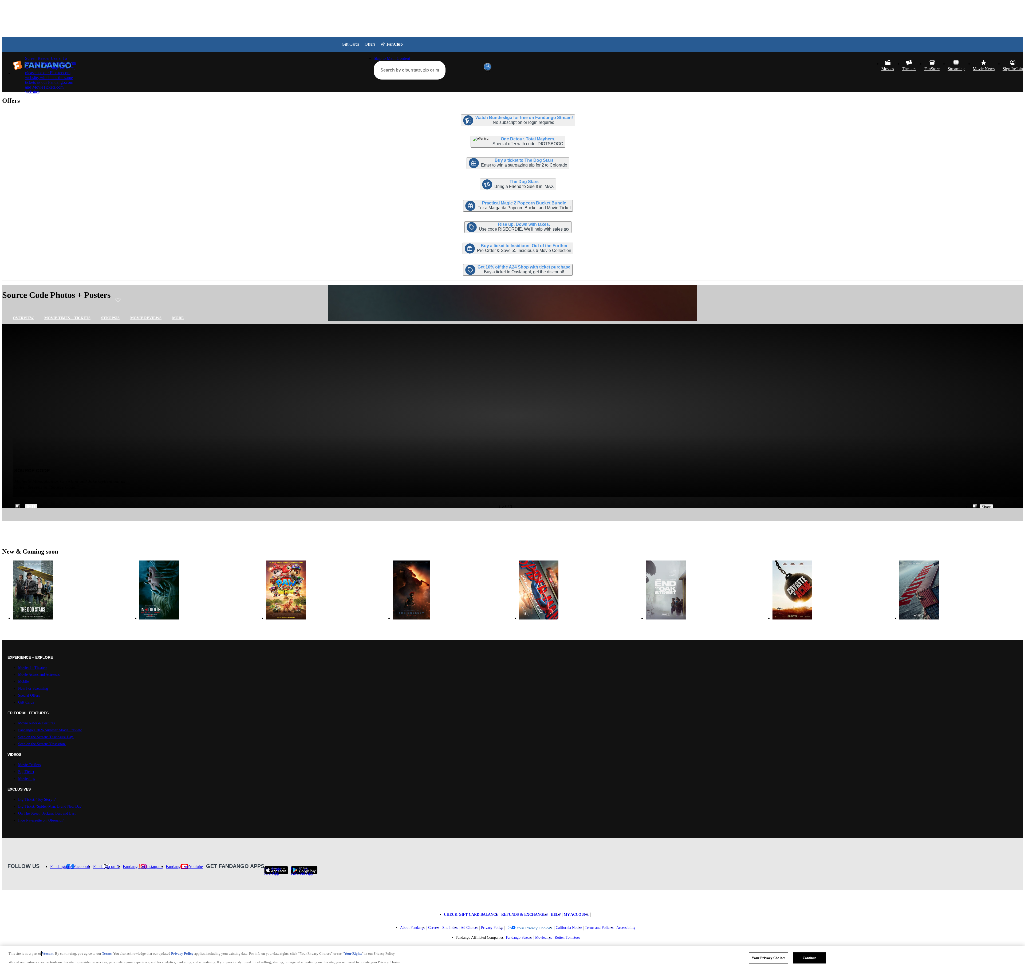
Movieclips (26, 779)
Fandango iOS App (272, 870)
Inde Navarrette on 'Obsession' (41, 820)
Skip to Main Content (392, 58)
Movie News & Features (36, 723)
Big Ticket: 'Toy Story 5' (37, 800)
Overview (23, 318)
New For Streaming (33, 688)
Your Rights (353, 954)
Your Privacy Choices (534, 928)
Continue (810, 958)
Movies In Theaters (32, 668)
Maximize (976, 506)
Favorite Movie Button (118, 300)
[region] (512, 958)
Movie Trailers (29, 765)
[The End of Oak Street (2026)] (708, 590)
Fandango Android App (302, 870)
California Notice (569, 928)
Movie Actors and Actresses (39, 675)
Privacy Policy (492, 928)
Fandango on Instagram (143, 866)
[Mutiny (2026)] (961, 590)
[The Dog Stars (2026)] (75, 590)
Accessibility (626, 928)
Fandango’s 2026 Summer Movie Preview (50, 730)
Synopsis (110, 318)
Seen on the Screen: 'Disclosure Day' (46, 737)
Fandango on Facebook (70, 866)
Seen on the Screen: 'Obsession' (42, 744)
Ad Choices (469, 928)
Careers (433, 928)
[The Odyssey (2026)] (455, 590)
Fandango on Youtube (184, 866)
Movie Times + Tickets (67, 318)
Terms (107, 954)
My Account (576, 915)
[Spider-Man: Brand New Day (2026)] (581, 590)
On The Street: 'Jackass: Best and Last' (47, 813)
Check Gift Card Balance (471, 915)
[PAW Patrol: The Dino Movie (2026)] (328, 590)
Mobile (23, 682)
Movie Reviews (145, 318)
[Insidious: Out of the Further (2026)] (201, 590)
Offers (370, 44)
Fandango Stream (519, 938)
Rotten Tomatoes (567, 938)
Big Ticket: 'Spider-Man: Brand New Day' (50, 806)
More (178, 318)
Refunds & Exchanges (524, 915)
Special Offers (29, 695)
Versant (47, 954)
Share (986, 507)
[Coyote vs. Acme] (834, 590)
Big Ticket (26, 772)
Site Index (450, 928)
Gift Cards (350, 44)
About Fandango (412, 928)
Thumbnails (19, 506)
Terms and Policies (599, 928)
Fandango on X (106, 866)
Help (556, 915)
